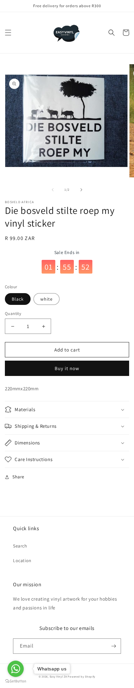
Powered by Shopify (81, 676)
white (46, 299)
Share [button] (18, 477)
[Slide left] (53, 190)
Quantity (13, 313)
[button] (8, 32)
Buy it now (67, 368)
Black (18, 299)
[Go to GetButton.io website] (15, 681)
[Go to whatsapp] (15, 669)
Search (20, 546)
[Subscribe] (113, 646)
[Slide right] (81, 190)
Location (22, 560)
